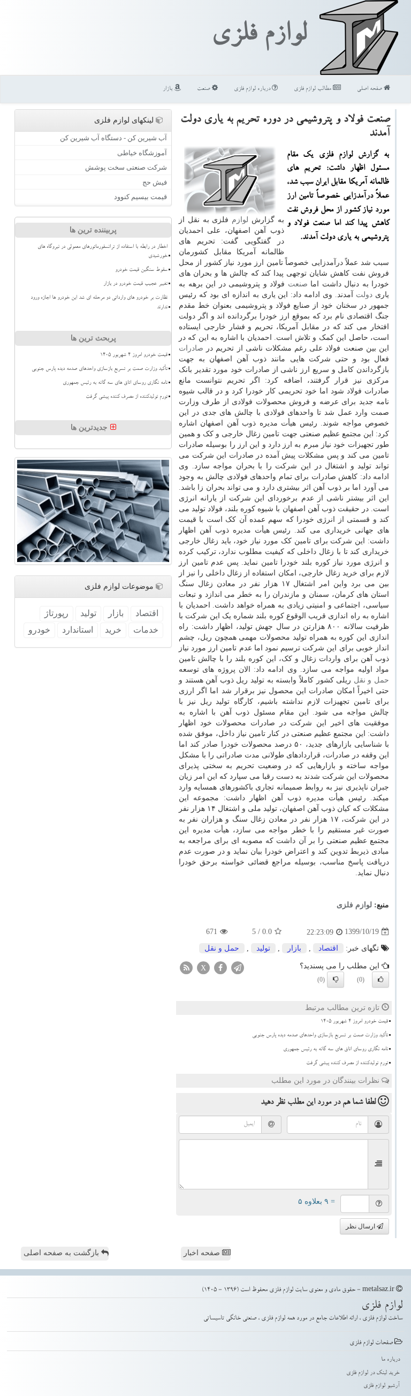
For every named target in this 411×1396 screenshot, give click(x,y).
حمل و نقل (371, 680)
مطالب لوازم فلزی (313, 89)
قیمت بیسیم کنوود (140, 197)
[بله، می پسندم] (380, 980)
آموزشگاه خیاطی (142, 153)
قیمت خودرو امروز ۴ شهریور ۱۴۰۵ (354, 1022)
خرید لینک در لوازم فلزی (373, 1373)
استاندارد (77, 629)
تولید (263, 948)
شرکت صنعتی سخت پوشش (126, 167)
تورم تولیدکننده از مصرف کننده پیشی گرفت (347, 1063)
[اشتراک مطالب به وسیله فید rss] (186, 967)
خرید (113, 629)
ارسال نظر (361, 1226)
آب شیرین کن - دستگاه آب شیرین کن (113, 138)
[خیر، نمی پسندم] (335, 980)
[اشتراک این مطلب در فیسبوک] (220, 967)
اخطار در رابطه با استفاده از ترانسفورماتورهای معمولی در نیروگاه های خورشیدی (102, 252)
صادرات (191, 348)
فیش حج (154, 182)
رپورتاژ (56, 613)
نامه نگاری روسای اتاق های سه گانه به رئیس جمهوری (335, 1049)
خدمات (145, 629)
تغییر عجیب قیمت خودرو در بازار (135, 284)
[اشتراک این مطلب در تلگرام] (237, 967)
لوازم (240, 220)
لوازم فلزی (259, 36)
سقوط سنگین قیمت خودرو (141, 270)
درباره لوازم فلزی (253, 89)
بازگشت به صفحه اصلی (62, 1253)
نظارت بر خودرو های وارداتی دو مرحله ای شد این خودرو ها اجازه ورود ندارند (99, 302)
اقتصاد (328, 948)
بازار (168, 89)
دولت (364, 295)
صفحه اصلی (370, 89)
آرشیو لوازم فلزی (381, 1386)
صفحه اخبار (203, 1253)
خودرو (39, 629)
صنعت (204, 89)
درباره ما (390, 1359)
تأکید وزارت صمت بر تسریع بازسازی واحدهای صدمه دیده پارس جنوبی (320, 1036)
